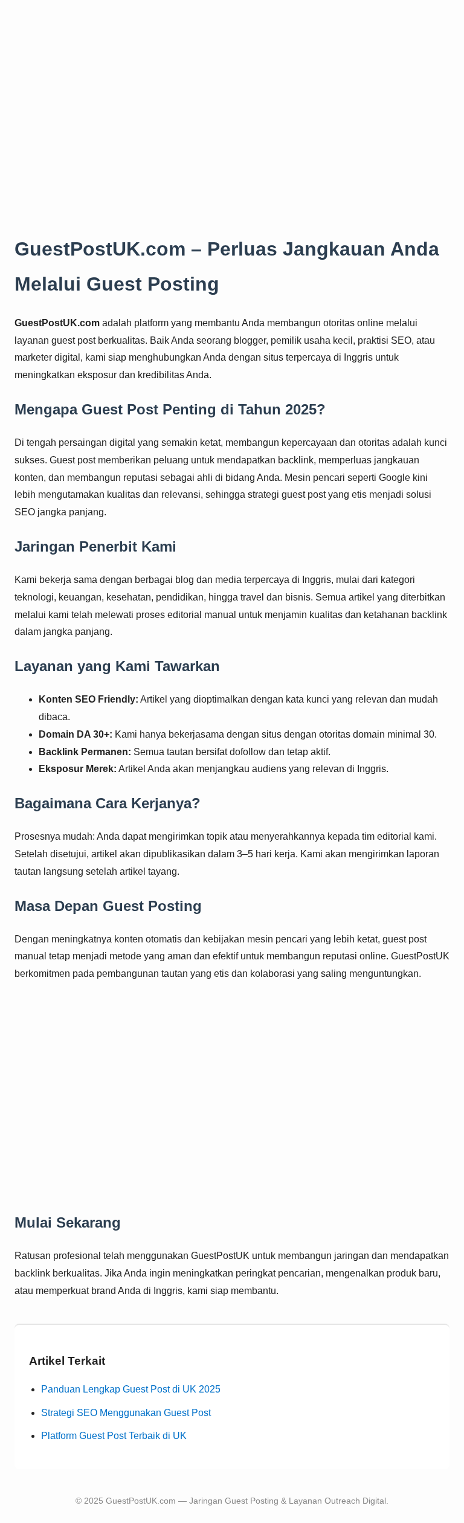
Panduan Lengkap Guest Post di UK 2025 (131, 1389)
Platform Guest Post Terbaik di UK (114, 1436)
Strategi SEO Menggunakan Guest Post (126, 1413)
